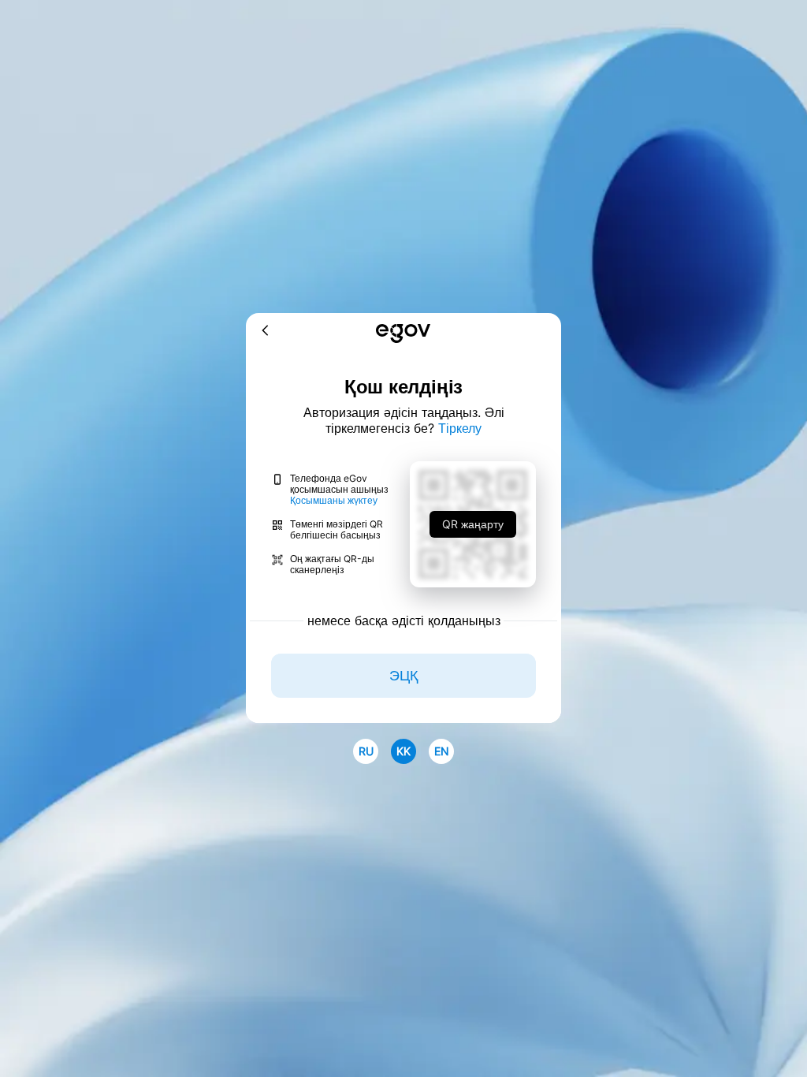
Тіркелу (460, 428)
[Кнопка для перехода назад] (265, 331)
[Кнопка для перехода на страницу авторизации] (403, 334)
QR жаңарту (473, 524)
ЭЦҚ (403, 675)
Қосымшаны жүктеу (333, 500)
